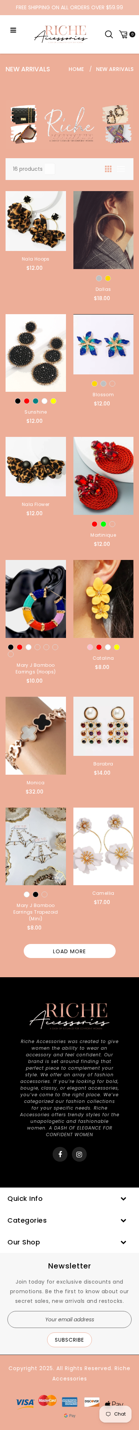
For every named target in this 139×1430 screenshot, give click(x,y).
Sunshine (35, 412)
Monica (35, 782)
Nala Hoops (36, 259)
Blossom (103, 394)
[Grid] (109, 168)
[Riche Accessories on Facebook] (60, 1154)
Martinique (103, 535)
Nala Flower (35, 504)
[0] (126, 34)
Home (76, 69)
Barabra (103, 764)
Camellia (103, 893)
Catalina (103, 658)
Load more (69, 951)
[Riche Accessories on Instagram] (79, 1154)
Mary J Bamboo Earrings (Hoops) (36, 668)
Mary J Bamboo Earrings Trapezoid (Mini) (35, 912)
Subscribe (69, 1340)
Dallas (103, 289)
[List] (121, 168)
